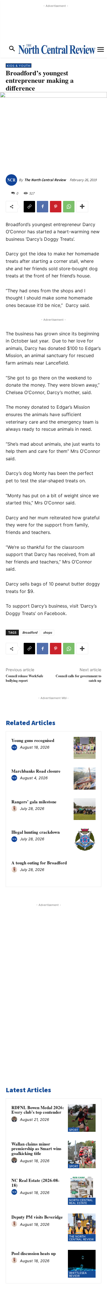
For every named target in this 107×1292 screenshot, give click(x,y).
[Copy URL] (29, 206)
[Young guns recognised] (85, 748)
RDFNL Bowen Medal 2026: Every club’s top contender (37, 1109)
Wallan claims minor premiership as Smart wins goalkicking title (36, 1148)
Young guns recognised (32, 740)
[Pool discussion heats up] (82, 1264)
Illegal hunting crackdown (35, 832)
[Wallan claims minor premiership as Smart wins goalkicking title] (82, 1154)
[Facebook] (42, 206)
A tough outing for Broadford (39, 863)
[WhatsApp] (68, 206)
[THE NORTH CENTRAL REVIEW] (56, 49)
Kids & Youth (18, 65)
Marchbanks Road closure (35, 771)
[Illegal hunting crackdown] (85, 840)
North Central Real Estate (81, 1201)
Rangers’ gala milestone (33, 801)
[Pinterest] (55, 206)
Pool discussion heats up (33, 1253)
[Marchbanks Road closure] (85, 779)
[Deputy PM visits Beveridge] (82, 1227)
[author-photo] (15, 748)
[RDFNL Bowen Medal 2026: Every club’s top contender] (82, 1118)
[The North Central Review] (12, 180)
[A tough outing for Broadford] (85, 870)
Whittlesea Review (78, 1274)
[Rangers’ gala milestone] (85, 809)
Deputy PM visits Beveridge (37, 1217)
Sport (73, 1130)
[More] (82, 206)
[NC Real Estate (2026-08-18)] (82, 1191)
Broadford (29, 632)
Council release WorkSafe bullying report (24, 678)
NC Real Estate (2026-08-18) (35, 1182)
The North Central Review (45, 179)
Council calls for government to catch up (78, 678)
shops (47, 632)
